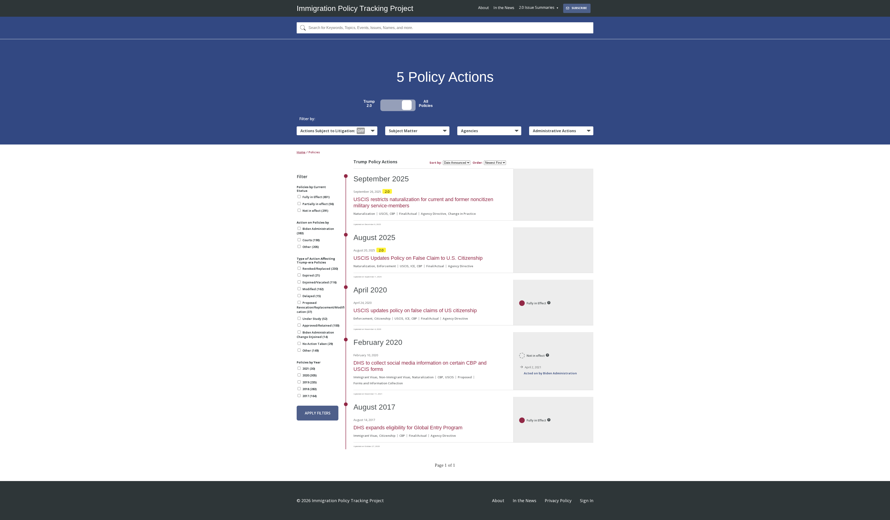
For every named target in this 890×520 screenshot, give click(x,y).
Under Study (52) (314, 319)
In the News (503, 7)
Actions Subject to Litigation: (332, 130)
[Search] (302, 27)
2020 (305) (309, 375)
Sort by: (435, 162)
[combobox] (445, 27)
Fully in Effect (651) (316, 197)
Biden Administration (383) (315, 231)
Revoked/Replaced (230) (320, 268)
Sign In (586, 500)
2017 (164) (309, 396)
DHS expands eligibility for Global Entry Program (407, 427)
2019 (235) (309, 382)
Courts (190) (311, 240)
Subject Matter (403, 130)
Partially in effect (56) (318, 204)
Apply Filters (318, 413)
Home (301, 152)
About (483, 7)
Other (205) (310, 247)
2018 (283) (309, 389)
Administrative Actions (554, 130)
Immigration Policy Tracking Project (355, 8)
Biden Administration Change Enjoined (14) (315, 334)
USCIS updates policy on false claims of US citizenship (415, 310)
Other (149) (310, 350)
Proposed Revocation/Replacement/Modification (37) (320, 307)
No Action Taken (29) (317, 344)
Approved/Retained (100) (320, 325)
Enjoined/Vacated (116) (319, 282)
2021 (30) (308, 368)
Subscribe (579, 8)
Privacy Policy (558, 500)
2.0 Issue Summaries (536, 7)
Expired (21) (311, 275)
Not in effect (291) (315, 211)
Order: (478, 162)
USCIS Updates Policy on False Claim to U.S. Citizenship (418, 258)
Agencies (469, 130)
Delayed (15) (311, 296)
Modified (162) (313, 289)
